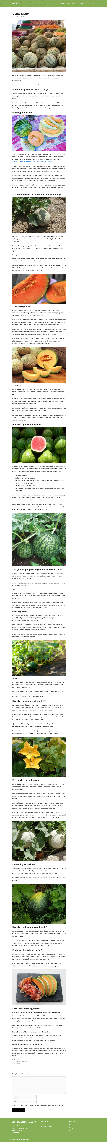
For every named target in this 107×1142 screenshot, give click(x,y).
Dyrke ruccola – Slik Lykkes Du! (21, 1061)
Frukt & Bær (17, 1059)
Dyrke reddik (17, 1063)
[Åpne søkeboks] (93, 3)
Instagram (72, 1128)
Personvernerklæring (46, 1126)
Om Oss (43, 1123)
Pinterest (71, 1131)
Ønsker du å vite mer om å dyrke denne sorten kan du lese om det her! (32, 161)
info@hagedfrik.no (17, 1130)
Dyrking (82, 3)
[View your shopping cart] (89, 3)
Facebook (72, 1125)
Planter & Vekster (71, 3)
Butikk (62, 3)
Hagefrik (16, 3)
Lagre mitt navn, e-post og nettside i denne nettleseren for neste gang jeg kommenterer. (39, 1105)
